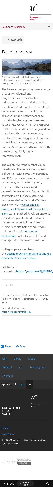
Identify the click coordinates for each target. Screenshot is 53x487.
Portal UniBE (27, 483)
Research (16, 39)
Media (31, 358)
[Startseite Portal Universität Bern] (40, 12)
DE (22, 384)
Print (23, 346)
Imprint (5, 427)
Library (17, 358)
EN (29, 384)
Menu (10, 483)
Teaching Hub (37, 367)
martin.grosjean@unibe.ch (16, 311)
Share (8, 346)
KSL (21, 367)
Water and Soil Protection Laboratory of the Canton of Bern (25, 209)
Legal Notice (8, 433)
